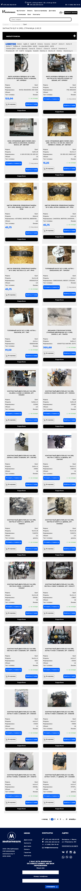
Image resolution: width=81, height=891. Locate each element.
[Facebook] (67, 852)
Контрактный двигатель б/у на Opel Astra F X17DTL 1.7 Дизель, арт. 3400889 (59, 775)
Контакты (36, 14)
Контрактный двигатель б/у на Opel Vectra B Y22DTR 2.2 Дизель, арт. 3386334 (21, 521)
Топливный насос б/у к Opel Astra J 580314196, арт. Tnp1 (21, 331)
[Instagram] (71, 852)
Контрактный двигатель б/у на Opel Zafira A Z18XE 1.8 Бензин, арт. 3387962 (21, 456)
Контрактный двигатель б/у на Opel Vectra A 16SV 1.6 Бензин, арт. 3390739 (21, 649)
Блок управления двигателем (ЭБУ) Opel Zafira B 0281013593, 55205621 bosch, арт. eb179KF (22, 143)
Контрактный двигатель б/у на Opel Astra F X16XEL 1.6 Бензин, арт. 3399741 (21, 775)
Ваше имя (40, 868)
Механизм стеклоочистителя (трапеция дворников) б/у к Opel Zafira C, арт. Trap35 (59, 332)
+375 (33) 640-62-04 (36, 4)
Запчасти (27, 843)
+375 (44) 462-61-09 (9, 4)
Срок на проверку (40, 10)
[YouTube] (74, 852)
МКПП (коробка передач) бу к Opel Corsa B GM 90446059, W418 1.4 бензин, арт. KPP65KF (21, 78)
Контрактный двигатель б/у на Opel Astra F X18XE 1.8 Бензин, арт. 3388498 (59, 712)
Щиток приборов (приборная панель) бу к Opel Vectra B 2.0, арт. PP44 (21, 269)
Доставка (52, 10)
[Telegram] (71, 857)
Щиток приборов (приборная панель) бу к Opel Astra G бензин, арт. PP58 (59, 206)
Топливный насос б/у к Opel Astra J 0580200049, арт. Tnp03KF (59, 269)
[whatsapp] (63, 857)
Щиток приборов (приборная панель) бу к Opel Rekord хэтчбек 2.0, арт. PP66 (21, 207)
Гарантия (27, 852)
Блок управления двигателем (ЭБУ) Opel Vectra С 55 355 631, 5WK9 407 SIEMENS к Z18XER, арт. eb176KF (60, 143)
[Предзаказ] (73, 59)
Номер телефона (40, 876)
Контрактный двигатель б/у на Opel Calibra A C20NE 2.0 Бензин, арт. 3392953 (21, 393)
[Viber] (67, 857)
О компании (21, 14)
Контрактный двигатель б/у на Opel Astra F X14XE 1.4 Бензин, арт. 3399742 (59, 649)
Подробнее (21, 110)
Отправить (50, 887)
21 (66, 819)
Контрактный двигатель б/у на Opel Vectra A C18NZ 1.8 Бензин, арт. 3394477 (59, 585)
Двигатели (28, 840)
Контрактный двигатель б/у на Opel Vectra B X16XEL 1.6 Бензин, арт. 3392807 (21, 586)
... (63, 819)
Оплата (29, 10)
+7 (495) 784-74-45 (72, 4)
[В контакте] (63, 852)
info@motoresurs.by (51, 847)
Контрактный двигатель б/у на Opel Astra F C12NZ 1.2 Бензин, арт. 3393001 (21, 712)
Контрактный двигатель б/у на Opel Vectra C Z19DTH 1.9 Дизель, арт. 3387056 (59, 457)
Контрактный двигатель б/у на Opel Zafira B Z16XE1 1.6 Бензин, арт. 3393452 (60, 392)
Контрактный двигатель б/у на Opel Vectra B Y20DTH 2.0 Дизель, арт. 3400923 (59, 521)
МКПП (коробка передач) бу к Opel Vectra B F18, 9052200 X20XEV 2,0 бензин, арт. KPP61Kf (59, 78)
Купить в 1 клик (31, 104)
